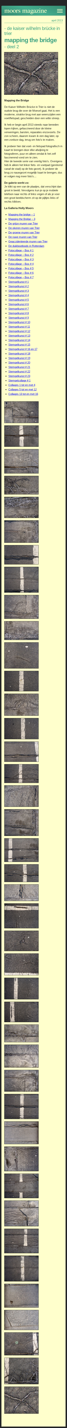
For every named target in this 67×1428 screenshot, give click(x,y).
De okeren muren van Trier (24, 227)
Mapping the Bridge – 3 (21, 219)
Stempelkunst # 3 (18, 290)
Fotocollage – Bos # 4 (21, 263)
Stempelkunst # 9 (18, 317)
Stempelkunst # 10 (19, 322)
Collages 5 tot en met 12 (22, 389)
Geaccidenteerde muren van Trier (28, 241)
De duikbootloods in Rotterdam (26, 245)
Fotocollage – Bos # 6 (21, 272)
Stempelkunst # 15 (19, 344)
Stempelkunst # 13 (19, 335)
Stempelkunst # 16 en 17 (22, 349)
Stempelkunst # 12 (19, 331)
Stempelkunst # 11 (19, 326)
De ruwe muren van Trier (22, 236)
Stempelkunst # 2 (18, 286)
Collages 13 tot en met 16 (23, 393)
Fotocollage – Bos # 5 (21, 268)
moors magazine (25, 10)
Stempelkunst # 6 (18, 304)
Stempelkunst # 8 (18, 313)
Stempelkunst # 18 (19, 353)
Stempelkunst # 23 (19, 375)
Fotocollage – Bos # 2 (21, 254)
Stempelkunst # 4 (18, 295)
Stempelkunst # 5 (18, 299)
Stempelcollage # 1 (19, 380)
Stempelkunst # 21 (19, 367)
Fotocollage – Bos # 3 (21, 259)
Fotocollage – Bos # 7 (21, 277)
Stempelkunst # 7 (18, 308)
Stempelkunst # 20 (19, 362)
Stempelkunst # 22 (19, 371)
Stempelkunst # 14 (19, 340)
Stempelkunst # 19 (19, 358)
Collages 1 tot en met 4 (21, 384)
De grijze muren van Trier (23, 223)
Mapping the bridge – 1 (21, 214)
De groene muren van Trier (24, 232)
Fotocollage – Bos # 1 (21, 250)
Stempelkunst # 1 (18, 281)
